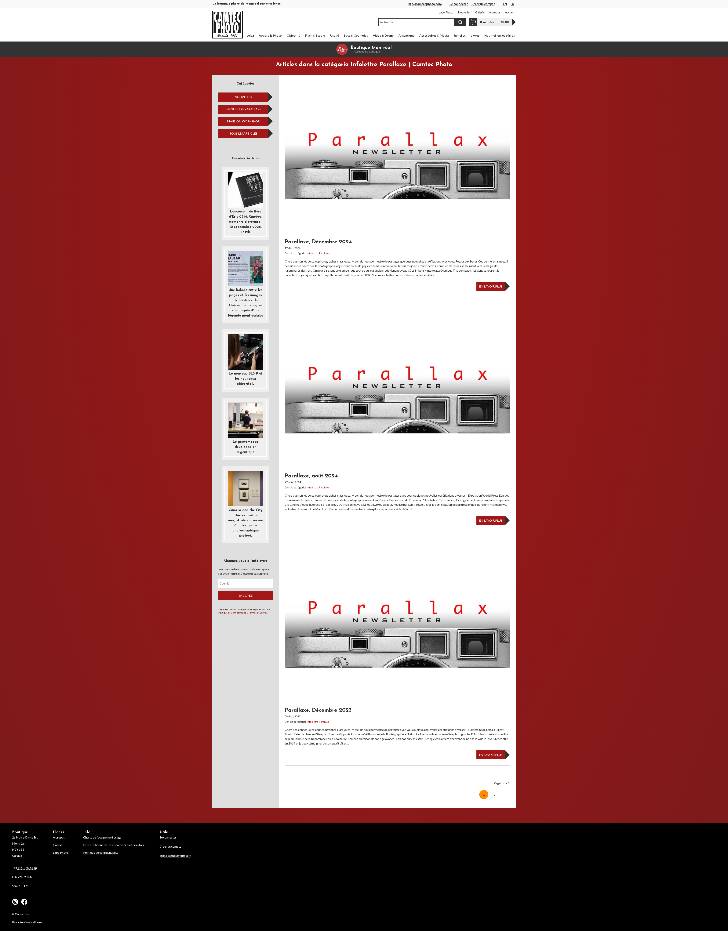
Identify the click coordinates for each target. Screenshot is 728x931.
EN (505, 3)
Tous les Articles (243, 133)
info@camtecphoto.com (425, 3)
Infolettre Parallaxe (243, 109)
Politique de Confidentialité (232, 612)
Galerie (57, 845)
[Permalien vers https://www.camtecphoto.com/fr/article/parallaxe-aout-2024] (397, 393)
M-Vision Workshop (243, 121)
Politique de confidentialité (100, 852)
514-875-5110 (27, 867)
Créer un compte (483, 3)
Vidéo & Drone (383, 35)
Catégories (245, 83)
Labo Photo (60, 852)
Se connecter (459, 3)
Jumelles (460, 35)
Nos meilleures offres (499, 35)
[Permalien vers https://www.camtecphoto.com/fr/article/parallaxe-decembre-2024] (397, 159)
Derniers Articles (245, 158)
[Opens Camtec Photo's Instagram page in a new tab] (15, 902)
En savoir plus (490, 286)
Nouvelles (243, 97)
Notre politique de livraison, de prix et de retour (113, 845)
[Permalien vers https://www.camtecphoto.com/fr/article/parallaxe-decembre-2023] (397, 627)
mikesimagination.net (30, 922)
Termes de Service (258, 612)
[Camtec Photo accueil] (227, 24)
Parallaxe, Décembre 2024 (318, 242)
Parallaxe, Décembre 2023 (318, 710)
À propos (59, 837)
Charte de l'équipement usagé (102, 837)
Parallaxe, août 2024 (311, 476)
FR (512, 3)
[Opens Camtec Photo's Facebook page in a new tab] (24, 902)
